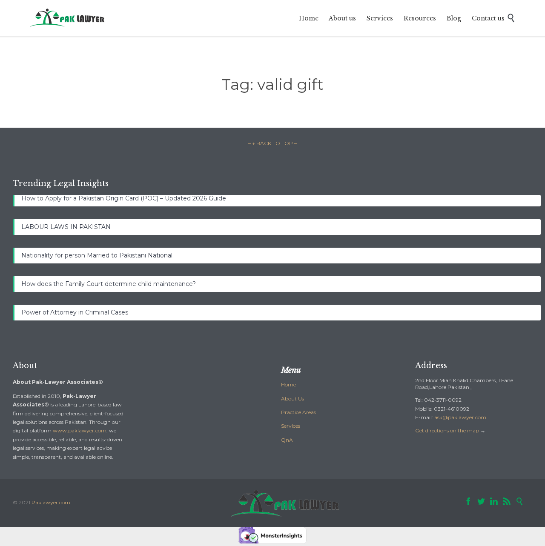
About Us (292, 398)
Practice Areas (298, 412)
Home (288, 384)
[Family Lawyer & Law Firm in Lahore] (68, 18)
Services (290, 426)
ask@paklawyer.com (460, 417)
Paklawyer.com (51, 502)
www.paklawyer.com (79, 430)
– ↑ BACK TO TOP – (272, 143)
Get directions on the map (447, 430)
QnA (287, 440)
